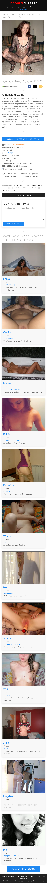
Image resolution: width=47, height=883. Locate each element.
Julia (6, 742)
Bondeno (6, 542)
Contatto (32, 876)
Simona (7, 638)
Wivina (7, 536)
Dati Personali (22, 876)
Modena (6, 695)
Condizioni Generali (9, 876)
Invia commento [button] (13, 224)
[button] (29, 86)
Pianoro (11, 153)
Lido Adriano (8, 593)
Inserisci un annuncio (23, 9)
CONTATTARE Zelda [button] (23, 195)
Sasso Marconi (9, 491)
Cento (5, 749)
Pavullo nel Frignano (11, 440)
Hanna (7, 383)
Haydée (8, 796)
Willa (6, 689)
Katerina (8, 485)
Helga (7, 587)
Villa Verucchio (9, 285)
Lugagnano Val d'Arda (11, 856)
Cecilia (7, 332)
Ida (5, 849)
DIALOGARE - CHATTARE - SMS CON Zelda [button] (23, 139)
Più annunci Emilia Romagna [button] (23, 869)
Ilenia (6, 279)
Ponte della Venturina (11, 389)
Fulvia (6, 434)
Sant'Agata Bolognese (11, 644)
